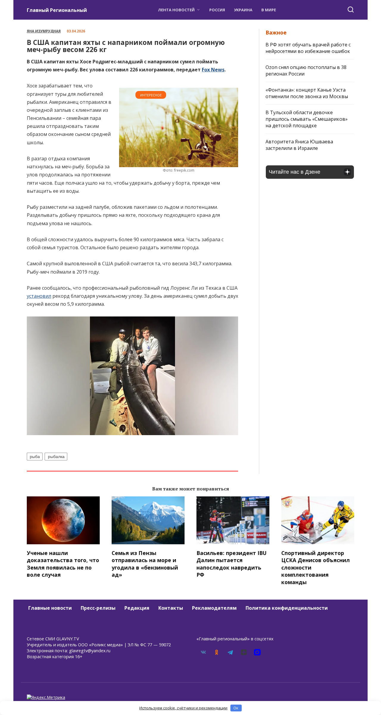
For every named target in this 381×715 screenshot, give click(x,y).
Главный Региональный (57, 10)
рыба (35, 456)
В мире (268, 9)
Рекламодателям (214, 608)
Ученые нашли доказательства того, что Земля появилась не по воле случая (63, 563)
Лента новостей (176, 9)
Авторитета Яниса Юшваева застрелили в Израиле (299, 144)
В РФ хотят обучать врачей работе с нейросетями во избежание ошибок (308, 47)
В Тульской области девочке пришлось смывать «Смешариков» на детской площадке (307, 119)
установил (39, 296)
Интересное (151, 95)
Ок (235, 708)
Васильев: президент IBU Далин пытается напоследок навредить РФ (231, 563)
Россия (217, 9)
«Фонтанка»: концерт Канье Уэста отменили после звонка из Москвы (307, 93)
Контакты (170, 608)
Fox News (213, 69)
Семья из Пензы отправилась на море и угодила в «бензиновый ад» (145, 563)
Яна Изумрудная (44, 31)
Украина (243, 9)
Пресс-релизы (98, 608)
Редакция (136, 608)
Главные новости (50, 608)
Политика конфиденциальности (287, 608)
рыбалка (56, 456)
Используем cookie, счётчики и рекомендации (183, 708)
